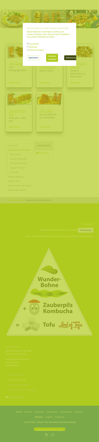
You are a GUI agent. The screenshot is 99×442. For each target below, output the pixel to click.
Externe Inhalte (36, 50)
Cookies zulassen (52, 57)
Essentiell (34, 44)
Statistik (33, 47)
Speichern (33, 57)
